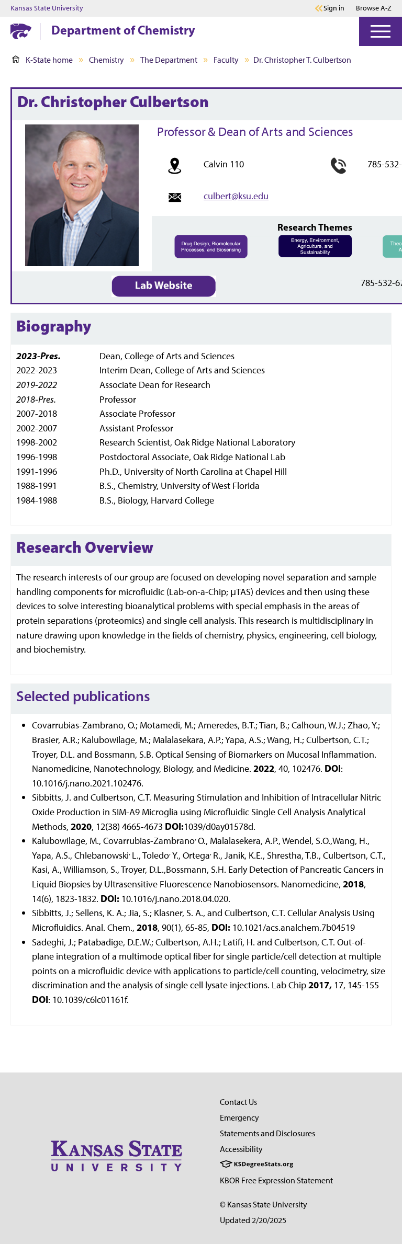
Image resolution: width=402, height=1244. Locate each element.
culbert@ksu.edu (236, 196)
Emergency (239, 1118)
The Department (168, 60)
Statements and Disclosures (267, 1133)
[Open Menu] (380, 31)
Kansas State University (46, 8)
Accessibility (241, 1149)
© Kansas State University (263, 1204)
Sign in (333, 8)
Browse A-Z (374, 8)
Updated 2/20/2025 (253, 1220)
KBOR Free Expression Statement (276, 1180)
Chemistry (106, 60)
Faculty (226, 60)
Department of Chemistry (123, 30)
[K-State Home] (20, 31)
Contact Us (238, 1102)
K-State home (49, 60)
